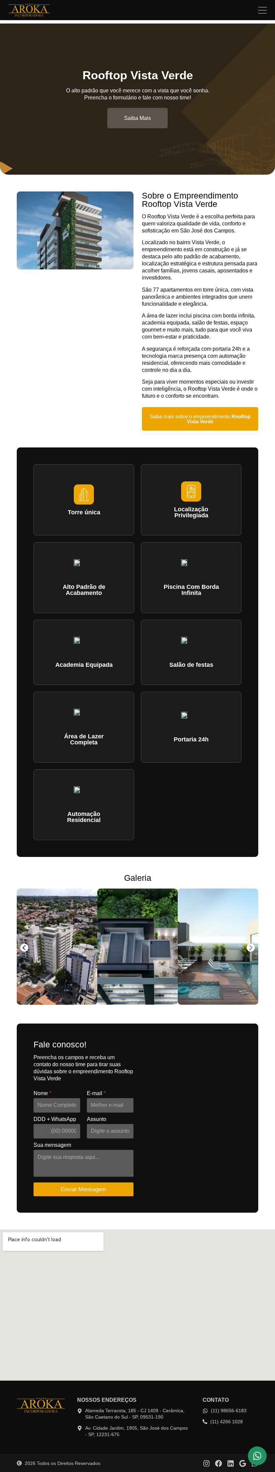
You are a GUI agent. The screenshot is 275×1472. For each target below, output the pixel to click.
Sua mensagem (52, 1145)
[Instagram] (206, 1463)
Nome (42, 1093)
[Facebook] (218, 1463)
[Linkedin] (230, 1463)
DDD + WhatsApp (55, 1119)
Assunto (96, 1119)
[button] (24, 948)
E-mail (96, 1093)
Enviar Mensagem (83, 1189)
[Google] (242, 1463)
